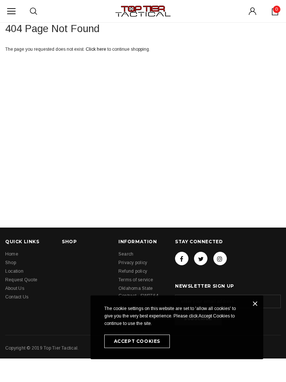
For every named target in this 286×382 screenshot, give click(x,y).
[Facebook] (181, 258)
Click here (96, 49)
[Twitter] (200, 258)
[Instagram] (220, 258)
